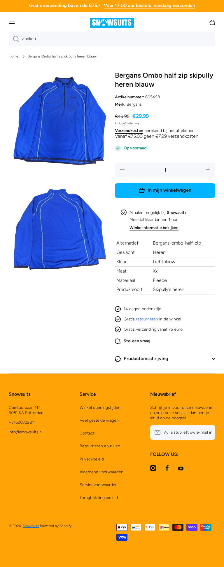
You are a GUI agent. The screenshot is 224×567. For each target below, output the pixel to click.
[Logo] (112, 23)
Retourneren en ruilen (100, 446)
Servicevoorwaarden (99, 484)
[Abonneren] (208, 432)
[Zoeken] (14, 39)
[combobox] (112, 39)
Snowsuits (31, 526)
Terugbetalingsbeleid (99, 497)
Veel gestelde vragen (99, 420)
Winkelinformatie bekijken (154, 227)
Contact (87, 433)
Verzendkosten (129, 130)
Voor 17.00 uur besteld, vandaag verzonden (149, 5)
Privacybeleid (92, 459)
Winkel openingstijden (100, 407)
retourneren (147, 319)
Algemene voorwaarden (101, 472)
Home (13, 56)
